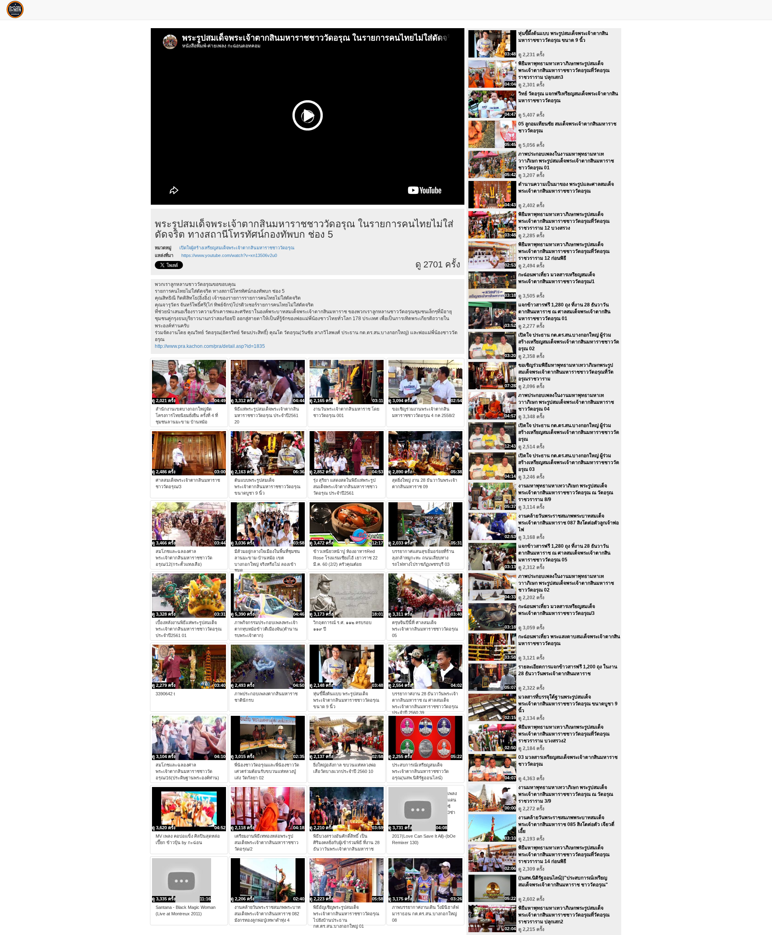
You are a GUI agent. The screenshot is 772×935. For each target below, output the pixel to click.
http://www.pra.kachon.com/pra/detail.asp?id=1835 (210, 346)
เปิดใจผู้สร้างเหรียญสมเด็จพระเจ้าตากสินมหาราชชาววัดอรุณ (236, 247)
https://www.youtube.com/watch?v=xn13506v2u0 (229, 255)
